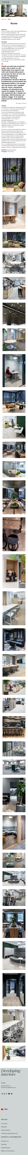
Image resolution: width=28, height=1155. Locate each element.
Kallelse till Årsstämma (7, 1151)
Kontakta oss (5, 1141)
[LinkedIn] (4, 1094)
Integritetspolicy (6, 1147)
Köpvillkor (4, 1144)
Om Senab (4, 1123)
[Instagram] (2, 1094)
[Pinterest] (12, 1094)
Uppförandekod (5, 1130)
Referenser (3, 19)
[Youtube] (9, 1094)
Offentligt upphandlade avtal (9, 1133)
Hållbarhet (4, 1127)
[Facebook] (7, 1094)
